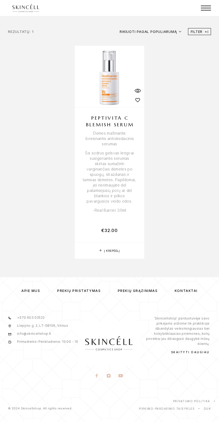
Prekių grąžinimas (138, 291)
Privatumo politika (191, 401)
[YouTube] (121, 376)
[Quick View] (137, 90)
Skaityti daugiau (190, 352)
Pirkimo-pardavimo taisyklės (167, 408)
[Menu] (206, 8)
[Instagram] (109, 376)
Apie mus (30, 291)
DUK (207, 408)
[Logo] (26, 8)
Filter (197, 31)
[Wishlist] (137, 100)
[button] (109, 251)
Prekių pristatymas (79, 291)
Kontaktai (186, 291)
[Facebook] (97, 376)
